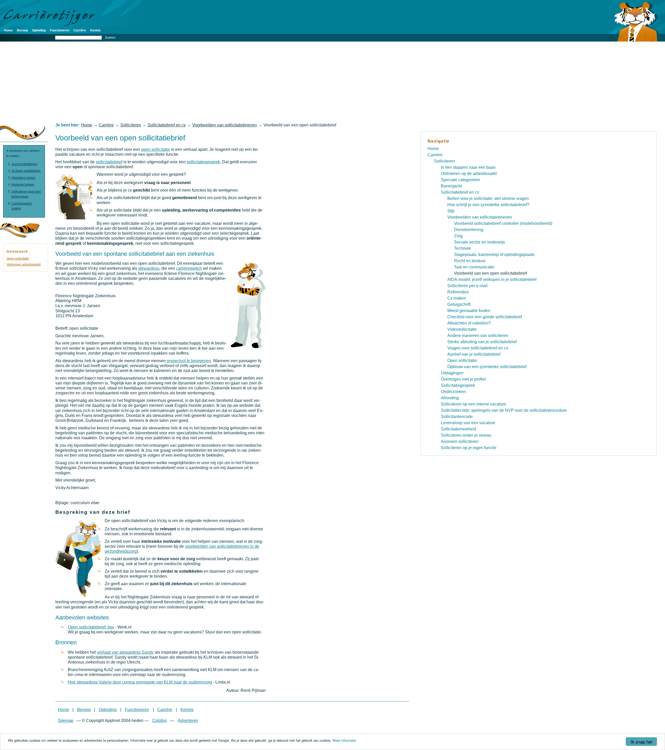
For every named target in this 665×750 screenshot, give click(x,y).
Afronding (450, 398)
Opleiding (39, 30)
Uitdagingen (452, 373)
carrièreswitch (189, 268)
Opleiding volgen (23, 178)
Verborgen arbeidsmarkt (23, 264)
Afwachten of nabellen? (469, 323)
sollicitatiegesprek (203, 162)
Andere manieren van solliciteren (477, 335)
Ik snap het (641, 741)
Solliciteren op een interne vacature (473, 404)
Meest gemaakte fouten (468, 310)
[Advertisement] (332, 82)
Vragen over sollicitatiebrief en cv (477, 348)
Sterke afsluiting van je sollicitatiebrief (482, 342)
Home (8, 30)
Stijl (450, 211)
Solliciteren (130, 125)
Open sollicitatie (17, 258)
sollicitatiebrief (109, 162)
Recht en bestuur (470, 261)
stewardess (148, 268)
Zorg (458, 236)
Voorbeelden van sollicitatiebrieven (224, 125)
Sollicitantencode (457, 416)
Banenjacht (451, 186)
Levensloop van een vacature (468, 423)
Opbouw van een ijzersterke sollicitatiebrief (486, 366)
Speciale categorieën (460, 180)
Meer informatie (344, 740)
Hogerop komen (22, 184)
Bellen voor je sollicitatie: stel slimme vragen (488, 198)
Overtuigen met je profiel (463, 379)
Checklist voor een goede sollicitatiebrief (484, 317)
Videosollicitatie (462, 329)
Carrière (80, 30)
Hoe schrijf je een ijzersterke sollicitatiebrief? (488, 204)
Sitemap (65, 720)
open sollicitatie (155, 149)
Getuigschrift (458, 304)
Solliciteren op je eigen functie (468, 447)
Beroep (22, 30)
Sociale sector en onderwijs (479, 242)
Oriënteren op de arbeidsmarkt (469, 173)
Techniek (462, 248)
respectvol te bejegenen (189, 361)
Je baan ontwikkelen (26, 171)
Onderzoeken (453, 391)
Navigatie (439, 141)
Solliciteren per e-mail (467, 285)
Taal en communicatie (474, 267)
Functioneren (59, 30)
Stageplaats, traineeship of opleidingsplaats (494, 254)
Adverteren (188, 720)
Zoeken (110, 37)
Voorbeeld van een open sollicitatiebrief (490, 273)
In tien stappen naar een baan (468, 167)
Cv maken (456, 298)
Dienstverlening (468, 229)
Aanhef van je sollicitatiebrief (473, 354)
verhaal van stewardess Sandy (125, 652)
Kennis (95, 30)
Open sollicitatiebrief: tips (91, 627)
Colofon (159, 720)
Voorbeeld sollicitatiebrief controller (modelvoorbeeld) (503, 223)
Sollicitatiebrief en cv (167, 125)
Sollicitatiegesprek (458, 385)
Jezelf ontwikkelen (24, 164)
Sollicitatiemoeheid (458, 429)
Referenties (458, 292)
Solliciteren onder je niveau (466, 435)
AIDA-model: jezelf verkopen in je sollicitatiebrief (491, 279)
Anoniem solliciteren (459, 441)
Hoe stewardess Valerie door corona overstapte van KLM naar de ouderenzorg (140, 682)
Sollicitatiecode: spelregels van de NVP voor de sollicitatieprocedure (504, 410)
